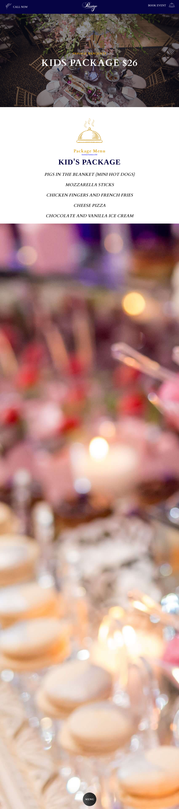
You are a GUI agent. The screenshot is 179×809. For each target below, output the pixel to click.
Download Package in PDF (89, 154)
